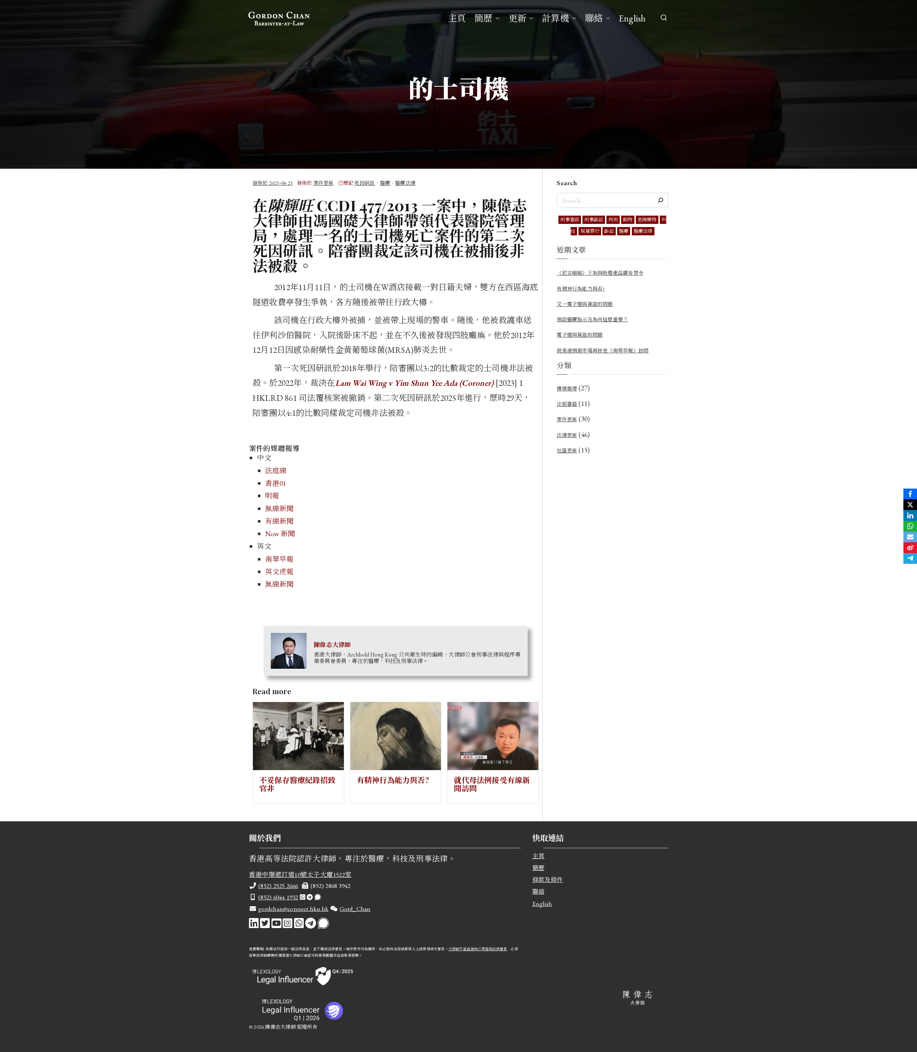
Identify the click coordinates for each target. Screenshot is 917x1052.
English (632, 18)
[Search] (660, 200)
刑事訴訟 (593, 220)
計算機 (555, 18)
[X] (910, 504)
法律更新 (567, 435)
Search (567, 182)
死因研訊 (364, 183)
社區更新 (567, 450)
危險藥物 (647, 220)
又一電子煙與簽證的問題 (585, 304)
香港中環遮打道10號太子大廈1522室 (300, 874)
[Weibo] (910, 547)
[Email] (910, 537)
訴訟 (609, 231)
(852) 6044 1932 (278, 897)
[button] (496, 18)
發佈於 (273, 183)
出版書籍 (567, 404)
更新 (517, 18)
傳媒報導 (567, 388)
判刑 (613, 220)
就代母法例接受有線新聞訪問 (492, 784)
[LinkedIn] (910, 515)
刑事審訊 (569, 220)
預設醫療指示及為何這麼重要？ (592, 319)
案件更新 (323, 183)
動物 (627, 220)
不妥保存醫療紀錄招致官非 (297, 784)
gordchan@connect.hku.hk (293, 908)
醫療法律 (405, 183)
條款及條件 (547, 880)
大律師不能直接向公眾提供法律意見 (477, 949)
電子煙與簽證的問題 (579, 335)
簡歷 (483, 18)
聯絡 (594, 18)
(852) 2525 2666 (278, 886)
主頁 (457, 18)
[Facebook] (910, 494)
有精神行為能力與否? (393, 780)
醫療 (385, 183)
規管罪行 (589, 231)
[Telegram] (910, 558)
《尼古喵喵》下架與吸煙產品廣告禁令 (600, 273)
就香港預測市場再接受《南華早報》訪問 (602, 350)
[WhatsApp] (910, 526)
